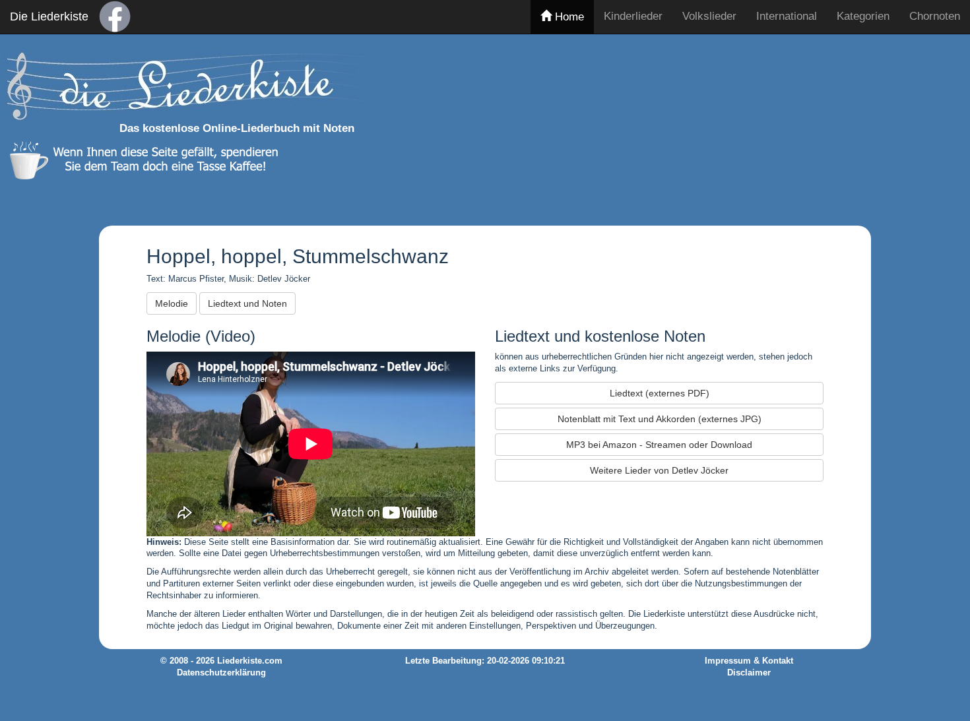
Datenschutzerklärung (221, 672)
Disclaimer (749, 672)
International (786, 16)
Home (568, 17)
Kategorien (863, 16)
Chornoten (934, 16)
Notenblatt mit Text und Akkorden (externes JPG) (659, 419)
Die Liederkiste (49, 16)
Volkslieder (709, 16)
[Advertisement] (723, 127)
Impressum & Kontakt (749, 661)
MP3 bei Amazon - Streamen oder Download (659, 444)
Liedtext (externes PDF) (659, 393)
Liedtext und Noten (247, 303)
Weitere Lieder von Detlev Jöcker (659, 470)
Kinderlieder (633, 16)
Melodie (171, 303)
